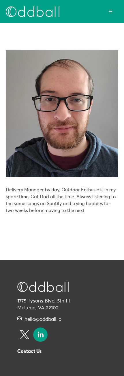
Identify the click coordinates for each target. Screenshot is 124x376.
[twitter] (24, 334)
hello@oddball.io (43, 319)
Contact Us (29, 351)
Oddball (32, 11)
